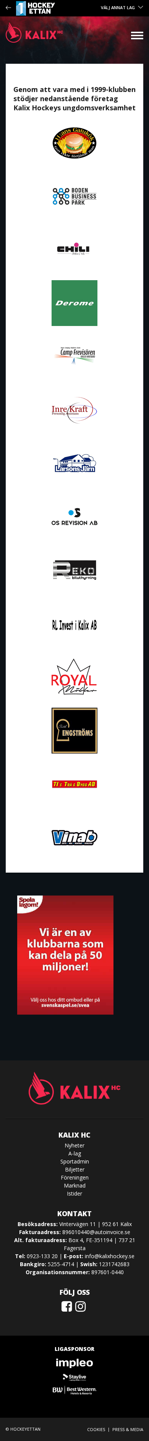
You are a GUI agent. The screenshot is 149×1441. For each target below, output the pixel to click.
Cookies (96, 1429)
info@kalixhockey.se (109, 1256)
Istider (74, 1193)
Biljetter (74, 1169)
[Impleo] (74, 1363)
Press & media (127, 1429)
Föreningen (75, 1177)
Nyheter (74, 1145)
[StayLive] (74, 1376)
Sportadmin (74, 1161)
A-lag (74, 1153)
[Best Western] (74, 1390)
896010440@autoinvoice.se (96, 1232)
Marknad (75, 1185)
